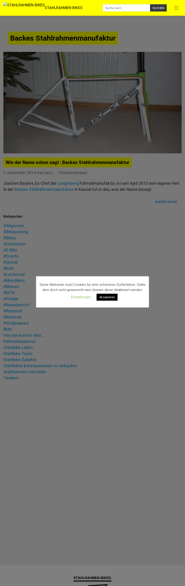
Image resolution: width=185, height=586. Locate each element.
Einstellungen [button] (81, 297)
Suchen (158, 8)
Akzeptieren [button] (107, 297)
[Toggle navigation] (176, 8)
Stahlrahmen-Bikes (63, 7)
